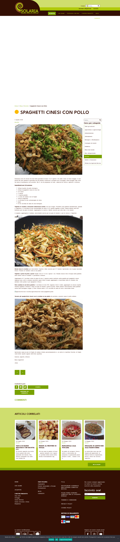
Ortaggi (17, 498)
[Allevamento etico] (37, 534)
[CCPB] (24, 534)
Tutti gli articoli (90, 126)
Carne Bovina (19, 500)
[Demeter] (31, 534)
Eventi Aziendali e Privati (47, 486)
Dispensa (18, 504)
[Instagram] (94, 534)
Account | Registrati (85, 8)
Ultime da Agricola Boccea (93, 163)
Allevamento (88, 136)
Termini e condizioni (68, 500)
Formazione (42, 488)
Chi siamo (61, 13)
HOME (16, 482)
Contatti (97, 18)
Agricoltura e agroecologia (93, 130)
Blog (97, 13)
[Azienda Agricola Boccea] (26, 8)
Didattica (87, 146)
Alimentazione (89, 133)
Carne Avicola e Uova (22, 502)
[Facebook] (88, 534)
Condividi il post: (20, 384)
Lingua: (83, 6)
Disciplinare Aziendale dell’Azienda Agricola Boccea (70, 487)
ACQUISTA (18, 490)
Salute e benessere (90, 160)
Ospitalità (41, 484)
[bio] (18, 534)
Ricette (26, 106)
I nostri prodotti (87, 13)
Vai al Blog (96, 464)
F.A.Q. (63, 482)
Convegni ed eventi (90, 143)
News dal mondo (90, 150)
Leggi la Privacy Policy (65, 539)
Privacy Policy (66, 504)
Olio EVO (18, 496)
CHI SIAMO (18, 486)
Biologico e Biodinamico (92, 140)
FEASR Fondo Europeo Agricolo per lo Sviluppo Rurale (71, 494)
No (56, 539)
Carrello (95, 8)
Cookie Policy (66, 508)
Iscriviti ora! (92, 490)
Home (16, 106)
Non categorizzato (90, 153)
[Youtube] (101, 534)
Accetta (51, 539)
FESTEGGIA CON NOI (73, 13)
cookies (18, 537)
